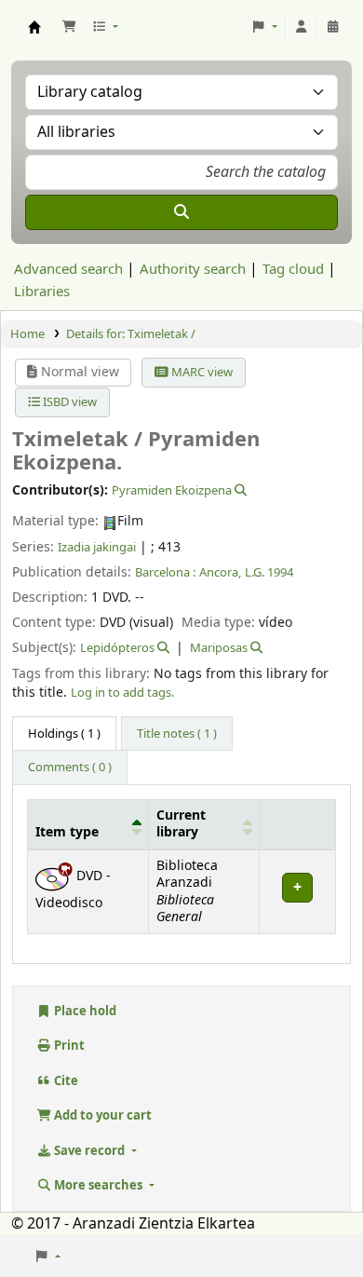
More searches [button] (98, 1185)
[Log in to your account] (301, 27)
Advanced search (68, 269)
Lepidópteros (117, 648)
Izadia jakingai (97, 547)
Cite (64, 1081)
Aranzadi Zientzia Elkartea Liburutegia (34, 27)
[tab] (177, 734)
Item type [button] (67, 832)
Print (68, 1045)
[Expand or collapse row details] (297, 892)
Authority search (193, 269)
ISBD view (68, 402)
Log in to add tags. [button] (122, 692)
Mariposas (219, 648)
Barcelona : (165, 572)
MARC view (200, 372)
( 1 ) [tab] (64, 733)
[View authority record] (239, 490)
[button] (69, 27)
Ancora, (220, 572)
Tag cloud (293, 269)
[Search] (181, 212)
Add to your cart (101, 1115)
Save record (89, 1151)
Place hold (83, 1011)
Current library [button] (181, 824)
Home (27, 334)
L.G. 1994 (269, 572)
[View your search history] (333, 27)
